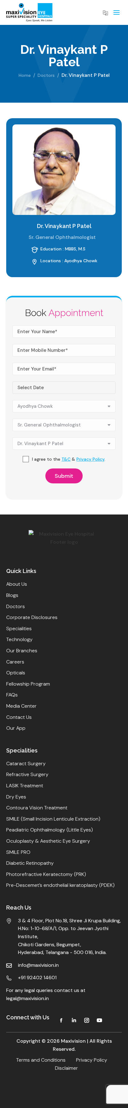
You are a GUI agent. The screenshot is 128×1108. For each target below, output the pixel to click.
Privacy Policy (90, 459)
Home (25, 75)
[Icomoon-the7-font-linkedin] (74, 1020)
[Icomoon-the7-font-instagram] (86, 1020)
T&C (66, 459)
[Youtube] (99, 1020)
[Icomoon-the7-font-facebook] (61, 1020)
